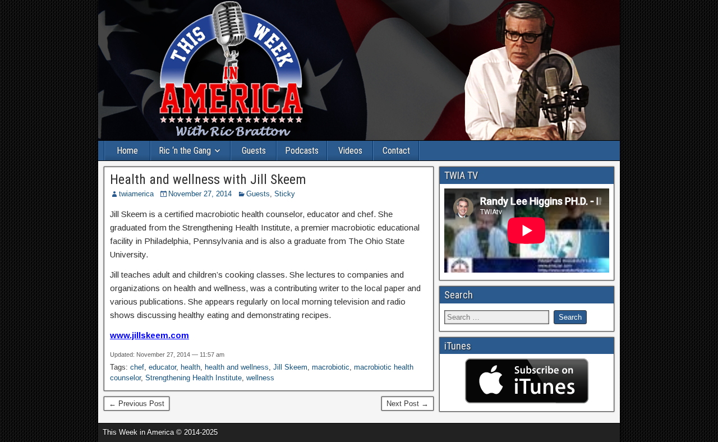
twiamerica (136, 194)
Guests (254, 150)
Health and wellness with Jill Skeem (208, 179)
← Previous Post (136, 403)
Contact (396, 150)
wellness (260, 378)
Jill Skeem (290, 367)
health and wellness (237, 367)
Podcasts (302, 150)
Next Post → (407, 403)
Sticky (284, 194)
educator (162, 367)
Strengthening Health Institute (193, 378)
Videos (350, 150)
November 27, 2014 (200, 194)
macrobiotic (330, 367)
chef (137, 367)
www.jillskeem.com (149, 335)
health (190, 367)
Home (127, 150)
